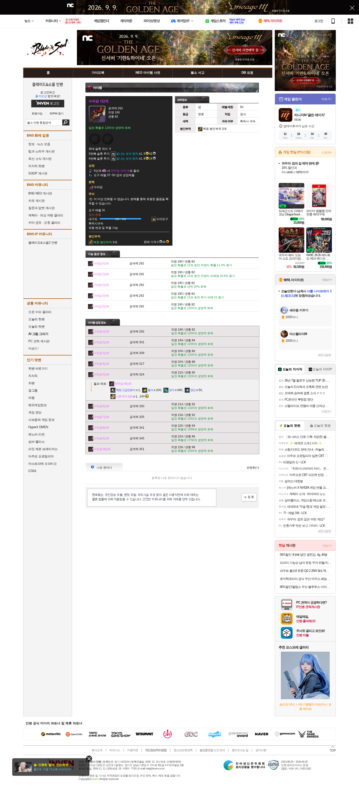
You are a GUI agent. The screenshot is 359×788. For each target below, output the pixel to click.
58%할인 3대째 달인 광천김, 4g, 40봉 (303, 554)
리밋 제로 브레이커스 (43, 449)
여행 (31, 397)
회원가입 (37, 113)
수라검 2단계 (101, 342)
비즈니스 (114, 750)
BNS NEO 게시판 (40, 193)
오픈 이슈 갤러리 (40, 311)
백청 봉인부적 (212, 129)
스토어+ (327, 152)
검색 (65, 122)
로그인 (319, 21)
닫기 (89, 759)
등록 (249, 497)
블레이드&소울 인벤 (47, 84)
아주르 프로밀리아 (41, 456)
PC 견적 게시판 (39, 341)
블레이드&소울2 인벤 (42, 242)
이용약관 (132, 750)
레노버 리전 (36, 434)
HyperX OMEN (38, 427)
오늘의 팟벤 (36, 326)
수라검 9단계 (101, 438)
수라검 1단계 (101, 263)
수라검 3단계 (101, 353)
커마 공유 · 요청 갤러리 (44, 222)
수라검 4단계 (101, 363)
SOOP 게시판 (37, 173)
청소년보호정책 (183, 750)
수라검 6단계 (101, 406)
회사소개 (97, 750)
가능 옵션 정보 (97, 254)
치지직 (33, 375)
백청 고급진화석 (125, 390)
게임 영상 (35, 412)
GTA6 (32, 471)
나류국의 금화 (124, 396)
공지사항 (260, 750)
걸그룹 (33, 390)
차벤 (31, 383)
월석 (150, 390)
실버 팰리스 (36, 441)
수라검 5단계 (101, 374)
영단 (193, 390)
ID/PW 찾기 (56, 113)
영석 (171, 390)
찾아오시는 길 (240, 750)
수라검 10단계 (102, 449)
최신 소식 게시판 (40, 158)
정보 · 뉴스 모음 (39, 144)
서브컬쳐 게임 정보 (41, 419)
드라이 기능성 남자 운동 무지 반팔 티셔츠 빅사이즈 (306, 563)
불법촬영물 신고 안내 (212, 750)
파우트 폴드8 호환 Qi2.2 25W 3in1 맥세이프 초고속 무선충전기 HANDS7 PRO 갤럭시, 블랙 (306, 571)
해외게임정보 (37, 405)
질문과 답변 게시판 (41, 208)
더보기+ (326, 99)
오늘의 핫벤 (36, 319)
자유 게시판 (36, 200)
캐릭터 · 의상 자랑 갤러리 (45, 215)
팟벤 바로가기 (38, 368)
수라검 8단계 (101, 427)
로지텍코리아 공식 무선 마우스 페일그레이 (306, 579)
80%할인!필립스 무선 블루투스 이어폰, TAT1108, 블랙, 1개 (306, 587)
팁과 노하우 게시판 (41, 151)
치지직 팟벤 (36, 166)
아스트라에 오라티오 (42, 463)
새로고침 (323, 355)
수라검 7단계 (101, 417)
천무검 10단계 (123, 383)
